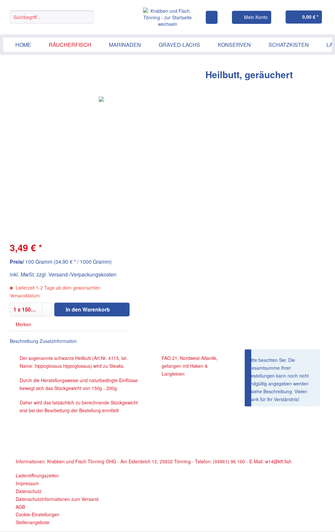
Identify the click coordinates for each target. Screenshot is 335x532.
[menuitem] (52, 20)
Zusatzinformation (58, 341)
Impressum (27, 483)
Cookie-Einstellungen (38, 514)
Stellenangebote (32, 522)
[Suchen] (88, 17)
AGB (20, 507)
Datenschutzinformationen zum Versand (57, 499)
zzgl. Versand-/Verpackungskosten (76, 274)
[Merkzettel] (212, 17)
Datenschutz (29, 491)
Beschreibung (24, 341)
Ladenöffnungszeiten (37, 475)
